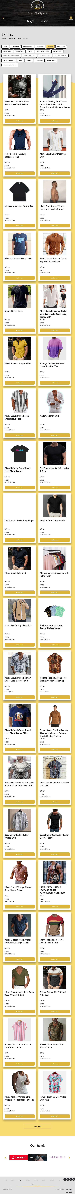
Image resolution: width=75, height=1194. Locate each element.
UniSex (30, 51)
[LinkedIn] (70, 1179)
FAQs (20, 1180)
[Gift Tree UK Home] (37, 10)
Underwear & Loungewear (11, 56)
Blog (60, 1180)
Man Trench (15, 46)
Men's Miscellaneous (9, 65)
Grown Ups (12, 39)
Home (5, 1180)
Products (4, 39)
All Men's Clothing (61, 56)
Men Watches (20, 51)
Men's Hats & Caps (45, 56)
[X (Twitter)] (67, 1179)
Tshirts (25, 39)
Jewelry (29, 60)
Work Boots (61, 46)
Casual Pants (57, 51)
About (12, 1180)
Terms (43, 1180)
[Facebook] (64, 1179)
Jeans (5, 46)
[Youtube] (73, 1179)
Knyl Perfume (51, 60)
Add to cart (19, 121)
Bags (20, 60)
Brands (32, 1184)
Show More (37, 1127)
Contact (52, 1180)
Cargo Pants (7, 51)
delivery (28, 1180)
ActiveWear (39, 60)
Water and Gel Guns (43, 51)
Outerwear (40, 46)
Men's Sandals (27, 46)
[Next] (69, 1158)
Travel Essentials (8, 60)
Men (19, 39)
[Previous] (6, 1158)
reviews (36, 1180)
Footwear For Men (29, 56)
